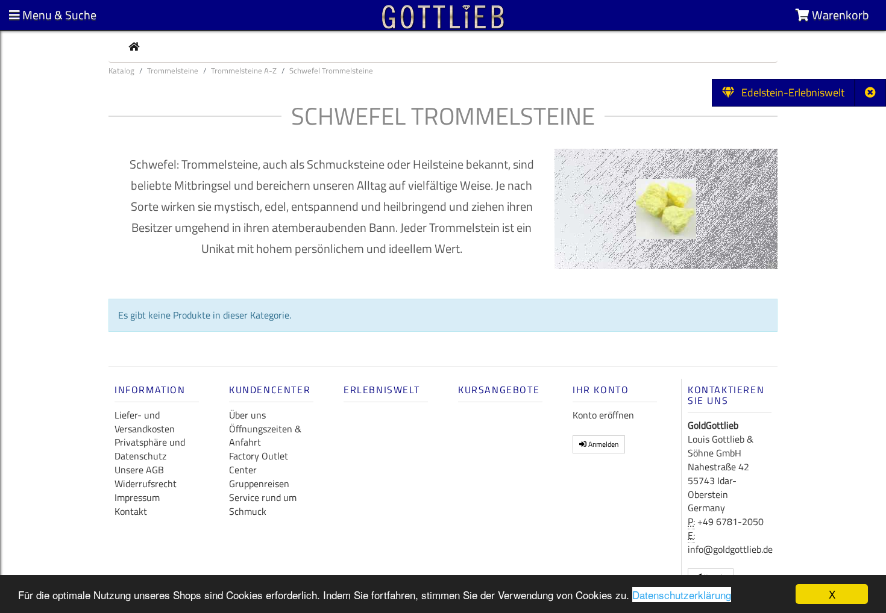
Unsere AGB (139, 469)
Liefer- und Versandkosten (145, 422)
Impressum (137, 497)
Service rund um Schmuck (263, 504)
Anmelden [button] (602, 444)
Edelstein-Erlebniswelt (789, 92)
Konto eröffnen (603, 415)
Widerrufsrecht (146, 483)
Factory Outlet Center (258, 463)
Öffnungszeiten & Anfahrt (265, 436)
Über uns (247, 415)
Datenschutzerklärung (681, 594)
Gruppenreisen (259, 483)
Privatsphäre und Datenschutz (150, 449)
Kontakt (131, 511)
